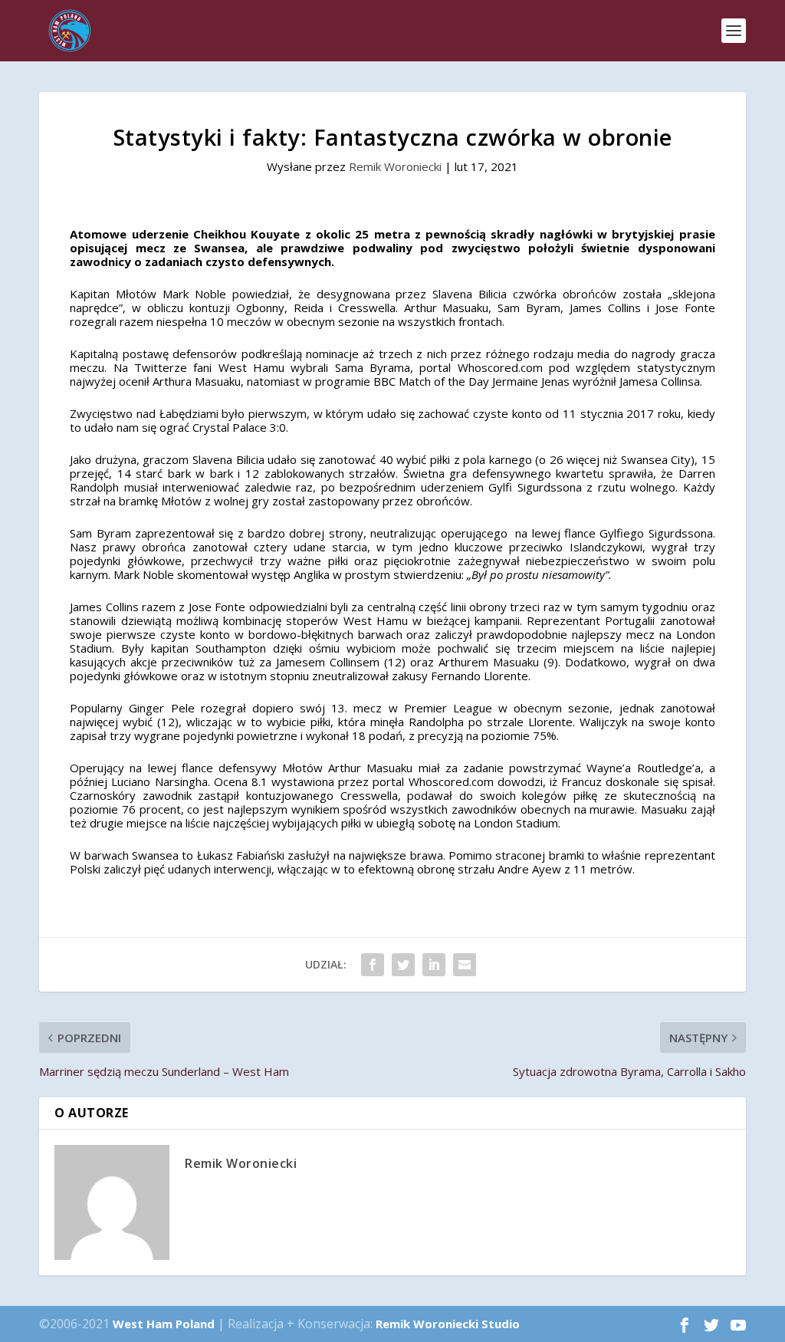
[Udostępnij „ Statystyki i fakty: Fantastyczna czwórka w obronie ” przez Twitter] (403, 964)
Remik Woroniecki (395, 166)
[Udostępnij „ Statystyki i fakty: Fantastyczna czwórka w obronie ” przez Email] (464, 964)
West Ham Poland (164, 1323)
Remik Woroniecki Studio (448, 1323)
